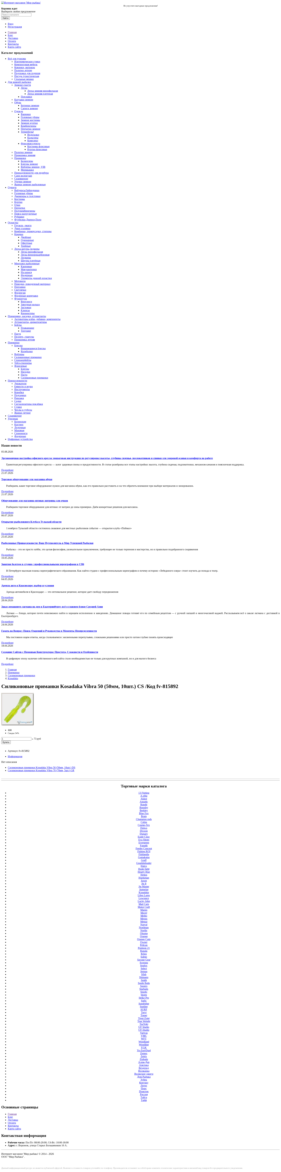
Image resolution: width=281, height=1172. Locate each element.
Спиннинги (20, 433)
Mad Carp (144, 904)
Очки (17, 205)
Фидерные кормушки (26, 295)
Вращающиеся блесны (33, 348)
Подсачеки (20, 395)
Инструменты (22, 389)
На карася (26, 272)
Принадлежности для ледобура (31, 172)
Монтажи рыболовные (27, 263)
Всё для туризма (17, 58)
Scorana (144, 962)
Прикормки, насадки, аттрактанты (27, 316)
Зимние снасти (22, 85)
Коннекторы (28, 313)
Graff (144, 860)
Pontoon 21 (144, 948)
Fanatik (144, 845)
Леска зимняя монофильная (42, 90)
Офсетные (26, 243)
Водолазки (33, 134)
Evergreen (144, 842)
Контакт (143, 1082)
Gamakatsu (144, 857)
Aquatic (144, 801)
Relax (144, 953)
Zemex (143, 1053)
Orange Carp (143, 939)
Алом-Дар (143, 1062)
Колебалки (27, 351)
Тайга (143, 1097)
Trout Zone (144, 1018)
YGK (144, 1047)
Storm (144, 994)
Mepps (143, 918)
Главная (12, 32)
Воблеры (19, 354)
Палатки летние (23, 70)
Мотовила (20, 281)
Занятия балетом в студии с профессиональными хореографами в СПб (42, 564)
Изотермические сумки (27, 61)
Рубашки (19, 216)
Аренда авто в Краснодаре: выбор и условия (27, 585)
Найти (5, 18)
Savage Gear (143, 959)
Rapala (143, 951)
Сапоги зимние (29, 108)
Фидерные (27, 275)
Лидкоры (26, 257)
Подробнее (7, 470)
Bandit (143, 804)
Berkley (144, 810)
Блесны (18, 345)
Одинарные (27, 240)
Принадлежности (17, 380)
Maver (143, 912)
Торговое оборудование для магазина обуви (26, 479)
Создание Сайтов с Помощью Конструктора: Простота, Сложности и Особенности (49, 652)
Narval (143, 924)
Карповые (26, 266)
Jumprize (143, 889)
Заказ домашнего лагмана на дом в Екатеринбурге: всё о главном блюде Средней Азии (52, 606)
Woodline (144, 1044)
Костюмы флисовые (38, 146)
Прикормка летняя (24, 339)
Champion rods (144, 819)
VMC (144, 1035)
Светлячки (20, 289)
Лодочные (20, 427)
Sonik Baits (144, 983)
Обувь (17, 102)
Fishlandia (144, 854)
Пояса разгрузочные (25, 213)
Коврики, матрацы (24, 67)
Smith (144, 980)
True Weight (143, 1021)
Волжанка (143, 1071)
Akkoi (143, 798)
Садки (17, 401)
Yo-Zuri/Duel (144, 1050)
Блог (10, 35)
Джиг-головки (22, 228)
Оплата (12, 41)
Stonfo (143, 992)
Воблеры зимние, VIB (33, 167)
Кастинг (19, 424)
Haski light (143, 869)
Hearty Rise (144, 872)
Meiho (143, 915)
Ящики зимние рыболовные (30, 184)
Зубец (143, 1079)
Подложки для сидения (27, 73)
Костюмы (19, 199)
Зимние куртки (29, 123)
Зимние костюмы (30, 120)
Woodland (144, 1041)
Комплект (32, 140)
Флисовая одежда (30, 143)
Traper (143, 1015)
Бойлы (18, 325)
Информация (15, 756)
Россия (144, 1094)
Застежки (26, 307)
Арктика (144, 1065)
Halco (144, 866)
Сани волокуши (23, 175)
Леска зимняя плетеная (40, 93)
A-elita (143, 795)
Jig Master (144, 886)
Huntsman (144, 877)
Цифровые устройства (20, 439)
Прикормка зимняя (24, 155)
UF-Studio (143, 1030)
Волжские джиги (143, 1073)
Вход (10, 23)
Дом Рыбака (144, 1076)
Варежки (26, 114)
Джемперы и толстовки (27, 196)
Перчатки (19, 208)
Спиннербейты (22, 360)
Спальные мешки (24, 79)
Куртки (18, 202)
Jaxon (144, 880)
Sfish (143, 974)
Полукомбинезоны (24, 210)
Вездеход (144, 1068)
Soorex (143, 986)
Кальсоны (32, 137)
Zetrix (144, 1056)
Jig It (143, 883)
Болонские (20, 421)
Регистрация (15, 26)
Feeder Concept (144, 848)
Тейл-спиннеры (23, 363)
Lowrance (144, 898)
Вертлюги (26, 301)
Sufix (144, 1000)
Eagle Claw (144, 836)
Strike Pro (144, 997)
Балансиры (27, 161)
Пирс (144, 1088)
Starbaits (143, 989)
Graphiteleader (143, 863)
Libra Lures (144, 895)
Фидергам (20, 292)
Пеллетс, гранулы (24, 336)
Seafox (143, 965)
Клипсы (25, 310)
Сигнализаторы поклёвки (28, 404)
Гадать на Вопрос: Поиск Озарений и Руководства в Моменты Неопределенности (49, 631)
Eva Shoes (143, 839)
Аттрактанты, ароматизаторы (30, 322)
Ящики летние (22, 412)
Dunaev (144, 833)
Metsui (143, 921)
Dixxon (144, 831)
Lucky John (144, 901)
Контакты (13, 44)
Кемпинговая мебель (25, 64)
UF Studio (143, 1027)
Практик (144, 1091)
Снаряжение (21, 178)
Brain (144, 816)
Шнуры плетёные (30, 260)
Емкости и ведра (23, 386)
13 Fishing (143, 792)
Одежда (18, 111)
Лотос (143, 1085)
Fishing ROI (143, 851)
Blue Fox (144, 813)
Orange (144, 936)
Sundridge (144, 1003)
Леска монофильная (32, 251)
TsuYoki (144, 1024)
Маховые (19, 430)
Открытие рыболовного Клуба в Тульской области (31, 521)
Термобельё (27, 131)
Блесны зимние (29, 164)
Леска (24, 88)
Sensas (143, 971)
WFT (144, 1038)
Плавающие (27, 328)
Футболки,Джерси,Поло (27, 219)
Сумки (18, 407)
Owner (143, 942)
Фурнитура (20, 298)
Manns (143, 910)
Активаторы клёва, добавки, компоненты (37, 319)
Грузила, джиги (23, 225)
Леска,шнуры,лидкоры (27, 249)
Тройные (26, 246)
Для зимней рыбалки (19, 82)
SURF (143, 1009)
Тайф (144, 1100)
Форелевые (20, 366)
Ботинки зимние (30, 105)
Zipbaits (144, 1059)
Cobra (144, 822)
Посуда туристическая (26, 76)
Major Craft (144, 907)
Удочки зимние (22, 181)
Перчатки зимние (30, 128)
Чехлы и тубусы (23, 410)
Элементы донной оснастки (36, 278)
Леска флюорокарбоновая (35, 254)
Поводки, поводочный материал (32, 284)
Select (144, 968)
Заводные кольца (30, 304)
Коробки (19, 392)
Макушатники (29, 269)
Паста (17, 333)
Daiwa (143, 828)
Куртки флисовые (37, 149)
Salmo (143, 956)
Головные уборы (30, 117)
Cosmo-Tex (144, 825)
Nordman (144, 927)
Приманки (20, 158)
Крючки (18, 234)
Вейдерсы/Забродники (26, 190)
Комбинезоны (28, 126)
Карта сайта (14, 47)
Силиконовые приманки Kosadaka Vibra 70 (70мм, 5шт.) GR (41, 770)
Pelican (143, 945)
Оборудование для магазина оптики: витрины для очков (34, 500)
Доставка (13, 38)
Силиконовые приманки (28, 357)
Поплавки (26, 96)
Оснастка (13, 222)
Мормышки (27, 169)
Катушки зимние (23, 99)
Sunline (144, 1006)
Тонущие (26, 330)
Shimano (143, 977)
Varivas (144, 1032)
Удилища (13, 418)
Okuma (144, 933)
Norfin (143, 930)
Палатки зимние (23, 152)
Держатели (20, 383)
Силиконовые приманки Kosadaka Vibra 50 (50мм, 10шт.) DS (41, 767)
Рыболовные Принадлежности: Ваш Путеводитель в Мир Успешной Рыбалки (47, 543)
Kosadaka (13, 678)
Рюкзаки (19, 398)
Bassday (144, 807)
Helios (143, 874)
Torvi (144, 1012)
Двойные (26, 237)
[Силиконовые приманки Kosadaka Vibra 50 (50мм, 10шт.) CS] (17, 724)
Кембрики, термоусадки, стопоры (33, 231)
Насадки (25, 371)
